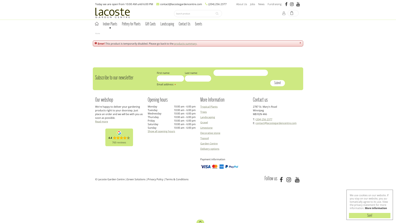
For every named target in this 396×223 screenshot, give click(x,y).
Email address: (166, 84)
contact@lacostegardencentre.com (276, 123)
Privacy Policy (155, 179)
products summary (185, 43)
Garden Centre (209, 143)
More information (376, 208)
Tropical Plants (209, 106)
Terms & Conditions (177, 179)
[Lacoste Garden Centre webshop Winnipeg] (112, 12)
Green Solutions (136, 179)
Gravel (204, 122)
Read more (101, 121)
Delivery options (209, 149)
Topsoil (204, 138)
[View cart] (293, 13)
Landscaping (207, 117)
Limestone (206, 127)
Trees (203, 112)
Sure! (369, 215)
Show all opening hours (161, 131)
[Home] (96, 24)
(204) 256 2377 (264, 119)
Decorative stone (210, 133)
